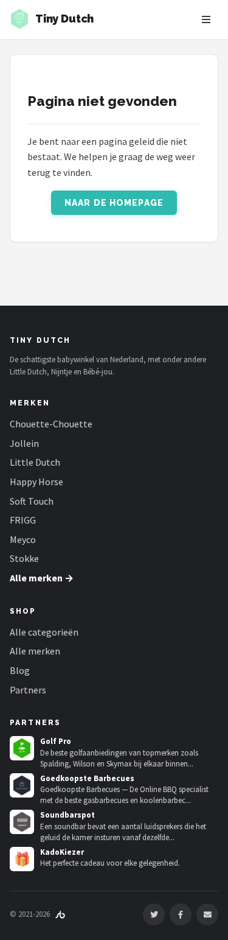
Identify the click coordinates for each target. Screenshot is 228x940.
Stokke (24, 558)
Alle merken (35, 651)
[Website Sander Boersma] (60, 914)
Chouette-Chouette (51, 424)
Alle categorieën (44, 632)
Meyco (23, 539)
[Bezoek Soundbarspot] (22, 822)
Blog (20, 670)
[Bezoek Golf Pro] (22, 748)
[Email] (207, 914)
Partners (28, 690)
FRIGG (23, 520)
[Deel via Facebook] (181, 914)
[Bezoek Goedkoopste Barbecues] (22, 785)
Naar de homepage (114, 203)
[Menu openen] (206, 19)
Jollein (24, 443)
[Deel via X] (154, 914)
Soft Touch (32, 501)
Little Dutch (35, 462)
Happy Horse (36, 481)
